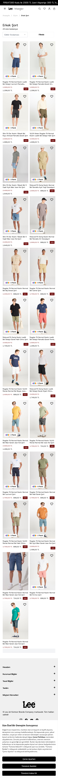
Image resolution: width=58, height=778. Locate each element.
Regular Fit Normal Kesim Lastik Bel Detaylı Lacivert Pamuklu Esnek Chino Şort (15, 83)
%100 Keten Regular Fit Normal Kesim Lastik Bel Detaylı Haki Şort (42, 134)
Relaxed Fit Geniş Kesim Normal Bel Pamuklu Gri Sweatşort (42, 238)
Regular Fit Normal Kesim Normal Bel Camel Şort (42, 289)
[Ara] (40, 9)
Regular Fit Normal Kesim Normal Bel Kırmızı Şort (42, 594)
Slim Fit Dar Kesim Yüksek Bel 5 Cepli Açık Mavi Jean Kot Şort (15, 186)
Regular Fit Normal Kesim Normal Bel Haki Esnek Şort (42, 493)
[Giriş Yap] (49, 9)
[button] (5, 8)
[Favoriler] (44, 9)
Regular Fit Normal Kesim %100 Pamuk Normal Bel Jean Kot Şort (42, 441)
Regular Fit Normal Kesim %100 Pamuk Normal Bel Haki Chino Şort (15, 542)
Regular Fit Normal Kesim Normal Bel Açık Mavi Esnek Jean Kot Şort (42, 542)
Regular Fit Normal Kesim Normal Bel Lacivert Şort (15, 493)
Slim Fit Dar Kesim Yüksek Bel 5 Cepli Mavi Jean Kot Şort (15, 238)
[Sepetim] (54, 9)
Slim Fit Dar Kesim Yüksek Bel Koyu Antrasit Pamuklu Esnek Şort (15, 134)
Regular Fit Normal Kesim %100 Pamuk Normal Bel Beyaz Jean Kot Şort (15, 390)
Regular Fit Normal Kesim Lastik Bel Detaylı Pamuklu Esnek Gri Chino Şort (42, 83)
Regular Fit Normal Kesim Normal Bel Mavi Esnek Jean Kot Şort (15, 441)
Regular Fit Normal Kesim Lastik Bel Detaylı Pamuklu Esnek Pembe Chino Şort (42, 338)
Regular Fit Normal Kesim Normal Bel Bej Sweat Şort (15, 289)
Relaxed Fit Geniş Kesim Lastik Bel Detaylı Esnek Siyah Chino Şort (41, 390)
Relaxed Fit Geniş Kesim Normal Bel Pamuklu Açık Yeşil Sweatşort (42, 186)
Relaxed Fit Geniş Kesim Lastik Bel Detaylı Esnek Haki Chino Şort (15, 338)
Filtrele (41, 34)
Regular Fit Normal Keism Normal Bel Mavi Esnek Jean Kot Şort (15, 594)
